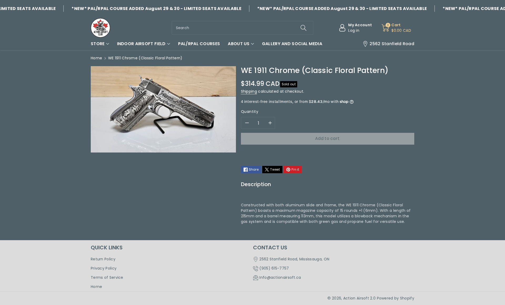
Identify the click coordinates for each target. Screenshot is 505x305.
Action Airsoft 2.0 (359, 298)
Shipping (249, 91)
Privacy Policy (104, 268)
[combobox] (242, 27)
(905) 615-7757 (274, 268)
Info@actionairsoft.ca (280, 277)
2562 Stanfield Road (392, 44)
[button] (100, 44)
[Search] (303, 27)
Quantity (250, 111)
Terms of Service (107, 277)
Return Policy (103, 259)
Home (96, 58)
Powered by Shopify (395, 298)
